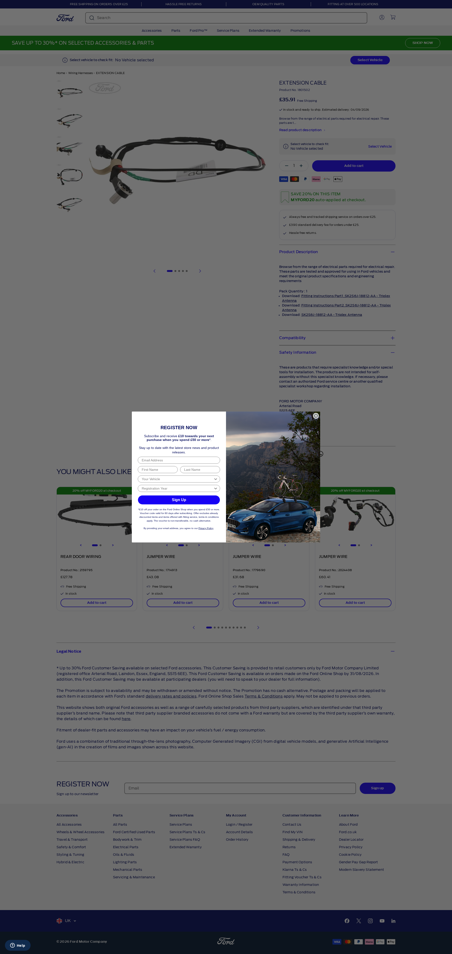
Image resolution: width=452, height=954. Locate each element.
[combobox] (177, 479)
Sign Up (179, 500)
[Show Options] (215, 479)
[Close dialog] (316, 415)
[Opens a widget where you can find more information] (18, 946)
